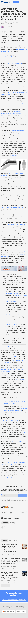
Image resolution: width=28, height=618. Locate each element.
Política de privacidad (13, 502)
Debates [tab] (15, 540)
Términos (11, 607)
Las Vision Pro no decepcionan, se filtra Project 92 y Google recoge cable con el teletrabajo (10, 560)
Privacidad (6, 607)
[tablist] (8, 522)
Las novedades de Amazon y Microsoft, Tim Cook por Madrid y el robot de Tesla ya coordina (9, 546)
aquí (8, 42)
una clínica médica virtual (17, 194)
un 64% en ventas (12, 356)
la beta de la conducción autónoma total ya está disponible (11, 113)
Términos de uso (16, 499)
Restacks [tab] (11, 522)
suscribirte (19, 49)
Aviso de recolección (19, 607)
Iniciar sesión (23, 2)
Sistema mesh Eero (11, 301)
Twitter (12, 57)
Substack (7, 615)
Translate (4, 6)
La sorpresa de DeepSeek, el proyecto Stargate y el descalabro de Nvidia (9, 573)
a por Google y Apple (20, 251)
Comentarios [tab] (5, 522)
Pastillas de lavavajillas (12, 314)
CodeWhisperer (19, 379)
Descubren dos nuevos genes (9, 420)
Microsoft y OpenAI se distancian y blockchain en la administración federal (9, 578)
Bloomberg (11, 177)
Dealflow (8, 347)
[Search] (25, 540)
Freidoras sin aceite (11, 324)
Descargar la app (21, 611)
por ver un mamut (17, 441)
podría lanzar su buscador (16, 104)
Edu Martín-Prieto (9, 26)
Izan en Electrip (13, 155)
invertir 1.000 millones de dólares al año (12, 207)
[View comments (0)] (7, 31)
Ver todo (4, 586)
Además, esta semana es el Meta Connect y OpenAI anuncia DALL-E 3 (10, 550)
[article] (14, 550)
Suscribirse (16, 2)
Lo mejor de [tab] (4, 540)
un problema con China (15, 63)
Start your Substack (9, 611)
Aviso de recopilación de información (16, 500)
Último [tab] (10, 540)
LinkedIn (3, 57)
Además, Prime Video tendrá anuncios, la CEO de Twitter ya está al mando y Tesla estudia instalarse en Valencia (10, 564)
